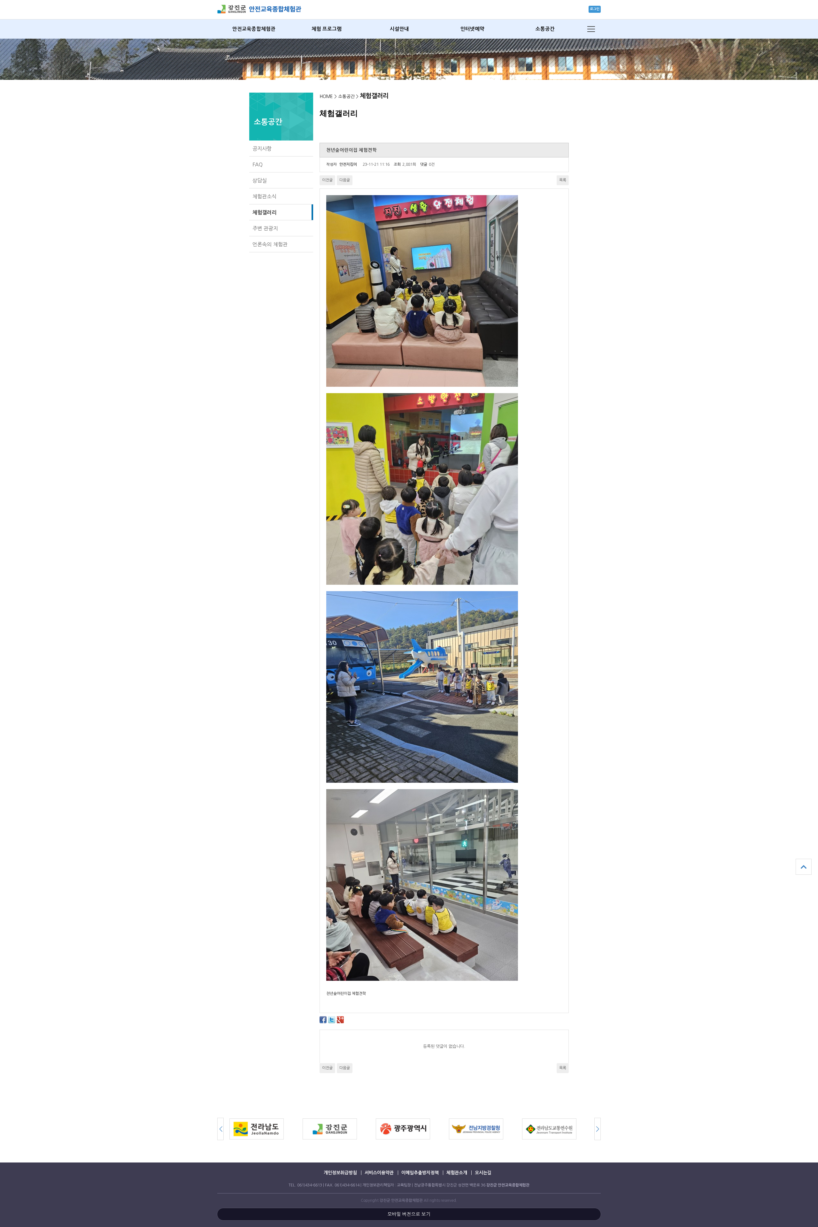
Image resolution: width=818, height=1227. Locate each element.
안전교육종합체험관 (253, 29)
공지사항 (262, 148)
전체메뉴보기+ (591, 29)
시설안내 (399, 29)
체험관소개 (456, 1172)
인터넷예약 (472, 29)
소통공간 (545, 29)
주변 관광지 (265, 228)
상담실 (259, 180)
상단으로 (804, 867)
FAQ (257, 164)
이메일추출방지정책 (420, 1172)
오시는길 (483, 1172)
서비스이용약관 (379, 1172)
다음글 (344, 180)
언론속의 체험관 (270, 244)
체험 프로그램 (327, 29)
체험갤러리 (264, 212)
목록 (562, 180)
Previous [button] (597, 1129)
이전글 (327, 180)
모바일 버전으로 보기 (409, 1214)
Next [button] (220, 1129)
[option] (266, 1128)
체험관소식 (264, 196)
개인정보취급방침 (340, 1172)
